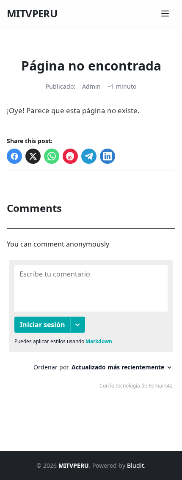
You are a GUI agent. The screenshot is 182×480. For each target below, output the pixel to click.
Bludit (135, 465)
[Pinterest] (70, 156)
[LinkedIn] (107, 156)
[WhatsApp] (51, 156)
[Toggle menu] (165, 13)
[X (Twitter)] (33, 156)
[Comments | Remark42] (91, 326)
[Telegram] (89, 156)
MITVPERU (32, 13)
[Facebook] (14, 156)
